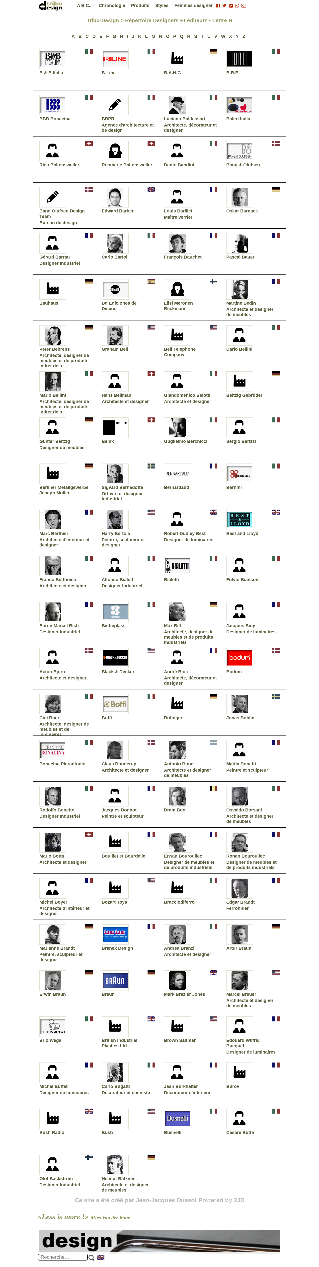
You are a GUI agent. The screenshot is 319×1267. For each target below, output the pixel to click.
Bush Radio (51, 1132)
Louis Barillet (178, 210)
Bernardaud (176, 487)
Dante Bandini (179, 164)
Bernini (234, 487)
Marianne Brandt (57, 948)
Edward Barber (118, 210)
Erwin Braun (52, 994)
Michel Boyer (53, 902)
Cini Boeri (50, 717)
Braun (108, 994)
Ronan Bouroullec (245, 856)
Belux (108, 441)
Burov (232, 1086)
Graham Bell (115, 349)
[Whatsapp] (237, 5)
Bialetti (171, 579)
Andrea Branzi (179, 948)
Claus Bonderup (119, 763)
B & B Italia (51, 72)
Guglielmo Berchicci (185, 441)
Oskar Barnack (242, 210)
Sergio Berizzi (241, 441)
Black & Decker (118, 671)
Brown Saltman (180, 1040)
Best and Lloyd (242, 533)
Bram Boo (174, 809)
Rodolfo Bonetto (57, 809)
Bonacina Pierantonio (62, 763)
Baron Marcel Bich (59, 625)
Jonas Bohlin (240, 717)
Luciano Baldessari (184, 118)
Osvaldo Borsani (244, 809)
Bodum (234, 671)
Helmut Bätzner (118, 1178)
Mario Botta (51, 856)
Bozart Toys (114, 902)
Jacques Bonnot (119, 809)
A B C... (85, 5)
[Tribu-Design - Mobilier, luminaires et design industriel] (51, 5)
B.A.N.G (172, 72)
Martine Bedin (241, 303)
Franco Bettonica (57, 579)
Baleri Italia (238, 118)
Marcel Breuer (241, 994)
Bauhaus (48, 303)
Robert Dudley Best (185, 533)
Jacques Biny (240, 625)
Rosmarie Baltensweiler (127, 164)
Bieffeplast (113, 625)
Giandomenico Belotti (187, 395)
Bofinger (173, 717)
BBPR (108, 118)
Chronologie (112, 5)
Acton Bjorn (52, 671)
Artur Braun (238, 948)
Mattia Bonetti (241, 763)
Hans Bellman (116, 395)
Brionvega (50, 1040)
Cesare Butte (240, 1132)
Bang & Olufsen (243, 164)
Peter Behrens (54, 349)
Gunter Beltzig (54, 441)
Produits (140, 5)
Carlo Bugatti (116, 1086)
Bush (107, 1132)
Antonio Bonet (179, 763)
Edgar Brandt (240, 902)
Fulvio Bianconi (243, 579)
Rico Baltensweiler (59, 164)
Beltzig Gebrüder (244, 395)
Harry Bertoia (116, 533)
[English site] (101, 1258)
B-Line (109, 72)
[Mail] (243, 5)
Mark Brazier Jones (184, 994)
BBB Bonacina (55, 118)
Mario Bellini (52, 395)
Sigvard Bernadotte (122, 487)
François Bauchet (183, 257)
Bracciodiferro (179, 902)
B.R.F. (232, 72)
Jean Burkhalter (181, 1086)
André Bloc (176, 671)
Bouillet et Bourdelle (123, 856)
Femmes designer (193, 5)
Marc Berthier (53, 533)
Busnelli (172, 1132)
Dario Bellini (239, 349)
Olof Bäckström (56, 1178)
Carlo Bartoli (115, 257)
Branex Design (117, 948)
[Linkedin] (231, 5)
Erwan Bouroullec (183, 856)
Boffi (107, 717)
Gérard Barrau (54, 257)
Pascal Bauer (240, 257)
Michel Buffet (53, 1086)
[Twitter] (224, 5)
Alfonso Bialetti (118, 579)
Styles (161, 5)
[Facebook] (218, 5)
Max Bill (172, 625)
